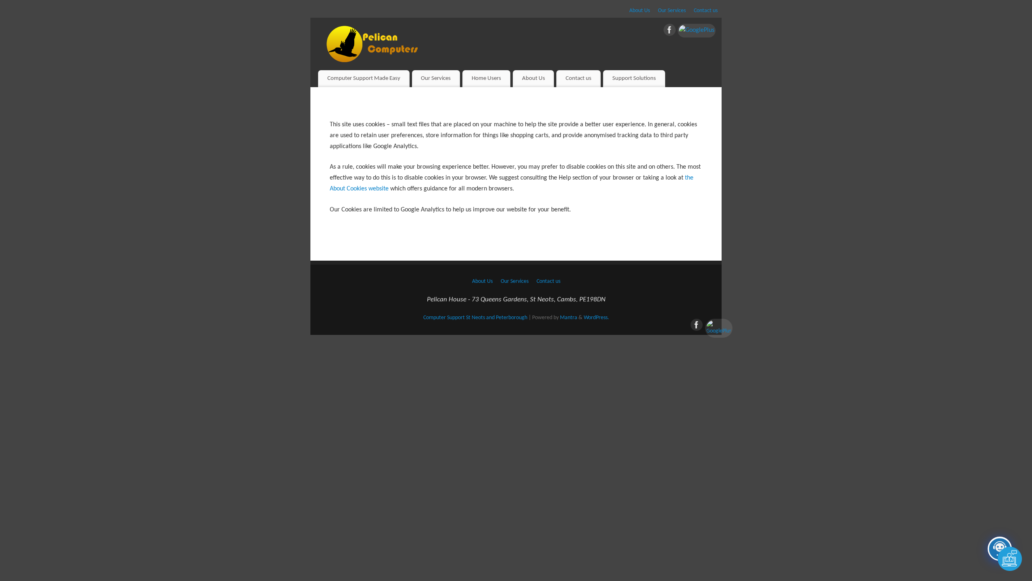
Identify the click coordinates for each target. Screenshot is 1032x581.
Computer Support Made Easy (363, 78)
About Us (639, 11)
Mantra (568, 318)
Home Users (486, 78)
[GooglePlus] (697, 30)
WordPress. (596, 318)
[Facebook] (670, 32)
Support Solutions (634, 78)
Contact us (706, 11)
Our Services (672, 11)
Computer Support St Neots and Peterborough (475, 318)
